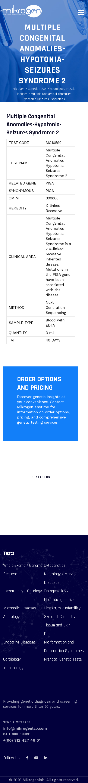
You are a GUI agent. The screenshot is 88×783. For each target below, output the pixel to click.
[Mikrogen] (21, 11)
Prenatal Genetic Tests (63, 659)
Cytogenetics (54, 565)
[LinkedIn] (45, 758)
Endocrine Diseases (19, 642)
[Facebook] (27, 758)
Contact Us (41, 477)
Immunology (13, 668)
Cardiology (12, 659)
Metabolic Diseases (19, 608)
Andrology (11, 616)
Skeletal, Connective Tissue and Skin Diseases (60, 625)
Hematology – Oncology (22, 591)
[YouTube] (36, 758)
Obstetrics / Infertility (62, 608)
